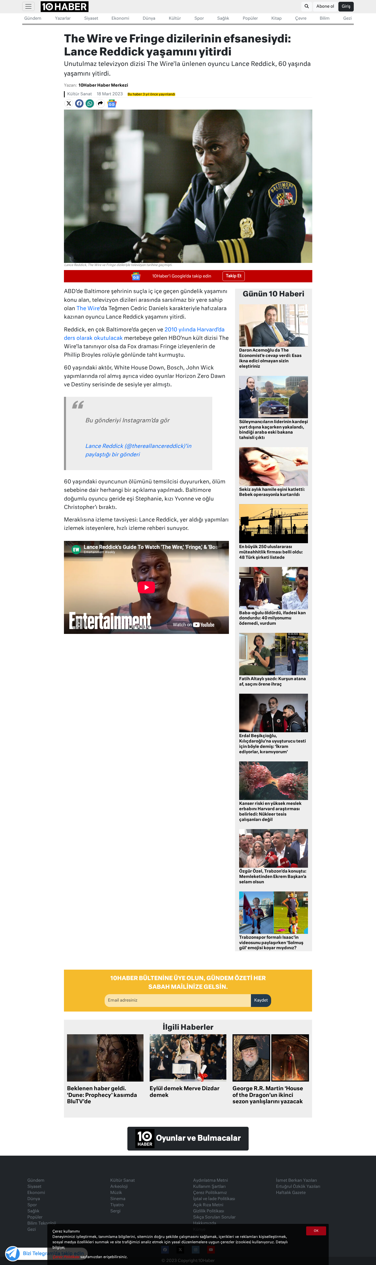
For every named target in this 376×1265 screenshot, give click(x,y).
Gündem (32, 19)
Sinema (117, 1199)
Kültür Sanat (79, 94)
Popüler (250, 19)
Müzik (116, 1193)
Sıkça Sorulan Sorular (214, 1217)
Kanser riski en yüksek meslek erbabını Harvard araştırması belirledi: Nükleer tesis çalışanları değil (270, 812)
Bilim (325, 19)
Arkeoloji (119, 1187)
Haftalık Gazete (291, 1193)
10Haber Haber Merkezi (103, 86)
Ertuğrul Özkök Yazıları (298, 1187)
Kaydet (261, 1001)
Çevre (300, 19)
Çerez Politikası (66, 1257)
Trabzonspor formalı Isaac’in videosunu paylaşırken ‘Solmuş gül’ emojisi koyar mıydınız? (271, 943)
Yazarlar (63, 19)
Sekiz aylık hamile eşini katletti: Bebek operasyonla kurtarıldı (272, 492)
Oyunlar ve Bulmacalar (197, 1138)
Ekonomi (120, 19)
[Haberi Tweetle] (68, 103)
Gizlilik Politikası (208, 1211)
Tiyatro (117, 1205)
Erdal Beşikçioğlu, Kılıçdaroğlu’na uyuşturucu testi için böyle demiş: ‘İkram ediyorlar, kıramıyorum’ (272, 744)
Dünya (149, 19)
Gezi (347, 19)
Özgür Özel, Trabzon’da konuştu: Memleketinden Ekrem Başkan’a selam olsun (272, 876)
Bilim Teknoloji (41, 1224)
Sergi (115, 1211)
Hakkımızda (204, 1224)
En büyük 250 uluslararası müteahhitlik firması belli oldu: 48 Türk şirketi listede (271, 552)
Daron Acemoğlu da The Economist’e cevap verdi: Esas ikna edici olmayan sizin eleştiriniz (270, 358)
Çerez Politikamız (210, 1193)
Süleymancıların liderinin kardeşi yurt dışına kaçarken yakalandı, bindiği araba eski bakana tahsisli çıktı (273, 430)
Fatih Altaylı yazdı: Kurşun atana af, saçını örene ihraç (272, 682)
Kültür (175, 19)
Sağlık (223, 19)
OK (316, 1231)
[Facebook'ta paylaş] (79, 103)
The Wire (88, 308)
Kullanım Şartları (209, 1187)
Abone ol (325, 7)
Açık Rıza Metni (208, 1205)
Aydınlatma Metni (210, 1181)
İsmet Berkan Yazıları (296, 1181)
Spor (199, 19)
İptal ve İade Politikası (214, 1199)
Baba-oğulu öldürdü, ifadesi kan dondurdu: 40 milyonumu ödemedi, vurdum (272, 618)
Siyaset (91, 19)
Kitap (276, 19)
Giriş (346, 7)
